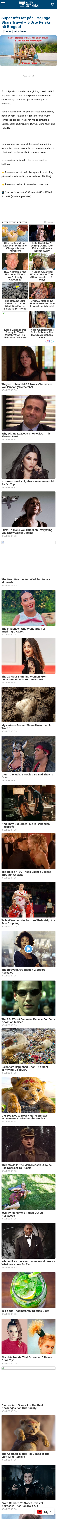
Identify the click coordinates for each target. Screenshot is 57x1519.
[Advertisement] (28, 212)
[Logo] (28, 4)
